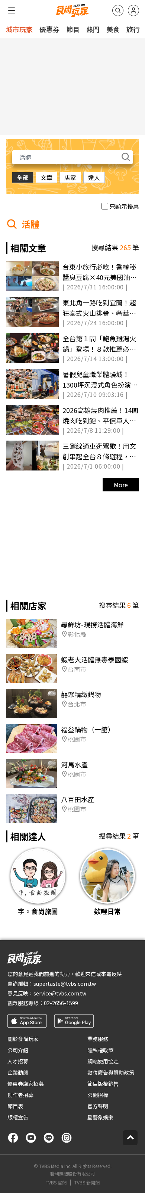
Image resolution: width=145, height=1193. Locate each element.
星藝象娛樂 (100, 1117)
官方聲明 (97, 1106)
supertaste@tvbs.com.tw (64, 983)
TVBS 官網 (56, 1183)
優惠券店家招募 (25, 1083)
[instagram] (66, 1137)
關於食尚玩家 (23, 1039)
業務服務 (97, 1039)
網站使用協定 (103, 1061)
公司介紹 (17, 1050)
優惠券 (49, 29)
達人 (94, 177)
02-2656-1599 (61, 1003)
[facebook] (13, 1137)
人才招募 (17, 1061)
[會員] (133, 10)
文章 (46, 177)
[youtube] (30, 1137)
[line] (48, 1137)
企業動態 (17, 1072)
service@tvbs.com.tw (59, 993)
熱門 (93, 29)
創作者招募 (20, 1095)
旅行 (133, 29)
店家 (70, 177)
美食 (113, 29)
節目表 (15, 1106)
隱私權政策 (100, 1050)
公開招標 (97, 1095)
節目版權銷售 (103, 1083)
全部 (23, 177)
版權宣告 (17, 1117)
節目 (73, 29)
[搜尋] (117, 10)
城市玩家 (19, 29)
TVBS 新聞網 (87, 1183)
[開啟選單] (11, 10)
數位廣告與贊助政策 (110, 1072)
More (121, 484)
